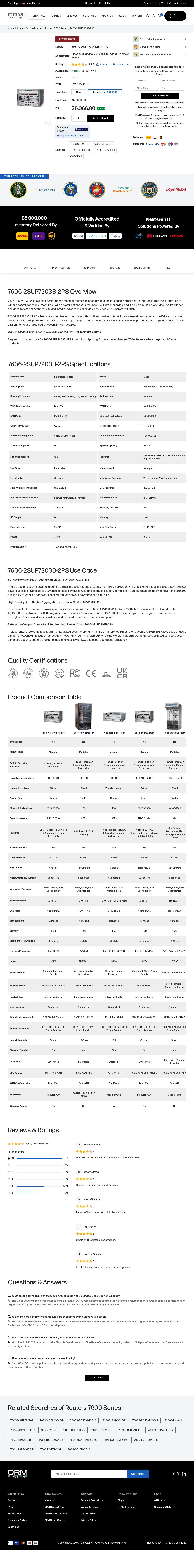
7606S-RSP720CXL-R (50, 1439)
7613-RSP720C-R (20, 1439)
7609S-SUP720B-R (175, 733)
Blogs (121, 1500)
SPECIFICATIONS (60, 268)
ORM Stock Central (55, 1520)
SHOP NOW (39, 16)
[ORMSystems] (178, 1474)
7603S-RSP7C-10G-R (160, 1430)
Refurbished (104, 92)
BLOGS (122, 16)
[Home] (18, 1474)
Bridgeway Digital (116, 1542)
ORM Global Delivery (55, 1513)
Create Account (177, 3)
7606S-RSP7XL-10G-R (83, 1420)
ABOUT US (107, 16)
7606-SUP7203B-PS (115, 1439)
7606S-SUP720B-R (21, 1420)
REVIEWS (115, 268)
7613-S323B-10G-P (84, 733)
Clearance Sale (162, 1507)
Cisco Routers (35, 28)
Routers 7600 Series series (135, 339)
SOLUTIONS (89, 16)
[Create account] (153, 15)
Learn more (97, 1377)
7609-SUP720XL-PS (146, 1439)
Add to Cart (100, 118)
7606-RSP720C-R (144, 733)
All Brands (160, 1500)
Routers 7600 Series (56, 28)
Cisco (74, 77)
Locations (13, 1527)
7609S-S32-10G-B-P (52, 1420)
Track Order (14, 1513)
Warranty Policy (89, 1507)
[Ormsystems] (174, 1474)
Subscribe (138, 1474)
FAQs (10, 1507)
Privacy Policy (88, 1520)
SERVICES (72, 16)
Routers (20, 28)
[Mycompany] (184, 1474)
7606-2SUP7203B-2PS (57, 339)
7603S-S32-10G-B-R (114, 733)
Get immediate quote (88, 332)
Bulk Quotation (159, 96)
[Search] (147, 15)
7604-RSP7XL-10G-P (22, 1430)
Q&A (167, 268)
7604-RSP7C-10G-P (22, 1449)
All (13, 1158)
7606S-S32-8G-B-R (114, 1420)
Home (11, 28)
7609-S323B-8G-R (79, 1449)
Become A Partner (18, 1520)
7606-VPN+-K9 (173, 1420)
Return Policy (88, 1513)
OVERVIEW (30, 268)
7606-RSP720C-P (50, 1449)
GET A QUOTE (172, 16)
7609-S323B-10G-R (129, 1430)
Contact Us (150, 3)
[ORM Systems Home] (15, 16)
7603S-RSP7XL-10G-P (145, 1420)
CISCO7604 (48, 1430)
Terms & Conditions (92, 1500)
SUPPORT (136, 16)
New (78, 92)
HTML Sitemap (126, 1507)
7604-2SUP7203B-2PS (83, 1439)
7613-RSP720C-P (102, 1430)
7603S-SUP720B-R (73, 1430)
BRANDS (56, 16)
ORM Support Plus (54, 1507)
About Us (49, 1500)
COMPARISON (142, 268)
